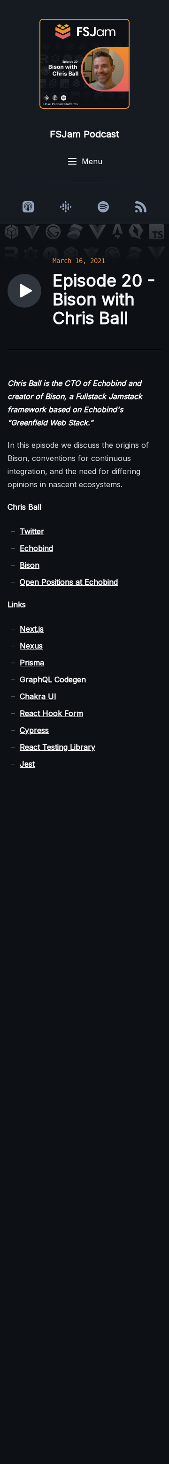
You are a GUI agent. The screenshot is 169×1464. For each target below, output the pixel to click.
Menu (92, 161)
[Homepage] (84, 64)
